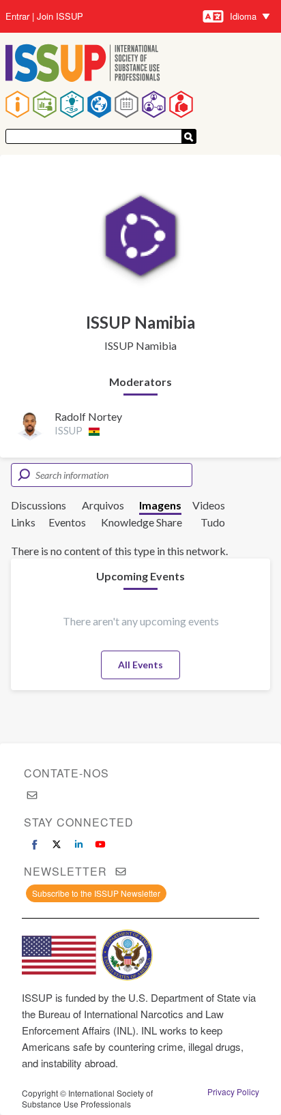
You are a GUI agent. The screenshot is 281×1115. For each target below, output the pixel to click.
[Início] (82, 64)
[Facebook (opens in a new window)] (35, 844)
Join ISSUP (60, 16)
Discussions (38, 505)
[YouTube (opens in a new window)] (100, 844)
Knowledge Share (141, 522)
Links (23, 522)
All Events (140, 664)
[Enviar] (188, 136)
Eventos (67, 522)
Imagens (160, 505)
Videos (208, 505)
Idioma (243, 16)
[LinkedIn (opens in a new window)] (78, 844)
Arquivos (103, 505)
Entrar (17, 16)
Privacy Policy (233, 1091)
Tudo (213, 522)
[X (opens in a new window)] (56, 844)
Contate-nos (66, 773)
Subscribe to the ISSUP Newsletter (96, 893)
